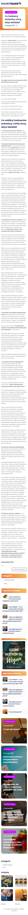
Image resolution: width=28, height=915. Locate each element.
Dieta (5, 583)
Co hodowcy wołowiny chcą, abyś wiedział (13, 19)
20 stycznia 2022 (8, 753)
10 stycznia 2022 (8, 836)
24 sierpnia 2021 (10, 25)
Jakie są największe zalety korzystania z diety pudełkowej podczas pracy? (13, 620)
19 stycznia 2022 (8, 781)
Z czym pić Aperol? (15, 712)
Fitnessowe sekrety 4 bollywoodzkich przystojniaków (13, 759)
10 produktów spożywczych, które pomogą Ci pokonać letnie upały (12, 843)
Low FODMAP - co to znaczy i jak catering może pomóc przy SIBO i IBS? (13, 609)
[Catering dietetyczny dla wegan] (14, 655)
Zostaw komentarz (19, 569)
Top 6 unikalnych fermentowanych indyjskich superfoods (12, 599)
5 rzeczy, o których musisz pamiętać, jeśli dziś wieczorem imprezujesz (13, 816)
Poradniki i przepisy (11, 12)
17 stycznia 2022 (8, 808)
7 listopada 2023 (8, 725)
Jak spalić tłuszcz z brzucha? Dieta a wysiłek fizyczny (12, 631)
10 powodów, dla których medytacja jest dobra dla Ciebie (12, 787)
